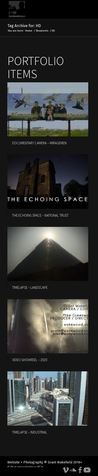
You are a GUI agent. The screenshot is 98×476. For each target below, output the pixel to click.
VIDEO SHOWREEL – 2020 (29, 360)
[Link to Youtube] (87, 470)
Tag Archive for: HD (24, 25)
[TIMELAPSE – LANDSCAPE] (47, 254)
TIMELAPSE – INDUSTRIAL (29, 432)
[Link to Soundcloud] (72, 470)
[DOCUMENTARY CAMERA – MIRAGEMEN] (47, 109)
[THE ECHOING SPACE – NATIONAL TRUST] (47, 181)
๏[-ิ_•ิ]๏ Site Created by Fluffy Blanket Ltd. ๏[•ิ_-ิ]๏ (25, 466)
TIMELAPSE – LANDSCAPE (30, 287)
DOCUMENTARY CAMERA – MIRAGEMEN (39, 143)
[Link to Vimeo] (65, 470)
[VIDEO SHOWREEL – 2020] (47, 326)
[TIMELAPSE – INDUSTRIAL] (47, 398)
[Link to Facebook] (79, 470)
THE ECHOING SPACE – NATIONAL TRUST (40, 215)
